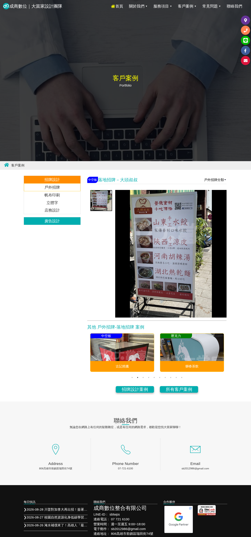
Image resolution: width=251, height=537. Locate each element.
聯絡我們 (234, 6)
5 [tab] (154, 377)
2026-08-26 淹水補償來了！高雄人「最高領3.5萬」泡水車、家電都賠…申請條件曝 (56, 525)
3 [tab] (143, 377)
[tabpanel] (122, 352)
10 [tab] (182, 377)
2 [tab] (137, 377)
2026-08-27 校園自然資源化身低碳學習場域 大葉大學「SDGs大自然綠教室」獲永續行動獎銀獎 (56, 517)
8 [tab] (171, 377)
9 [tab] (176, 377)
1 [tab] (132, 377)
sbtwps (115, 514)
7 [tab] (165, 377)
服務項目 (162, 6)
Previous (83, 352)
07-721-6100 (125, 468)
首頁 (119, 6)
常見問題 (211, 6)
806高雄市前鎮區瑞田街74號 (55, 468)
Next (230, 352)
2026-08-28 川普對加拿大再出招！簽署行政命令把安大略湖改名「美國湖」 (56, 509)
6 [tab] (160, 377)
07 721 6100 (120, 519)
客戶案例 (187, 6)
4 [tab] (148, 377)
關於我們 (138, 6)
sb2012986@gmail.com (195, 468)
